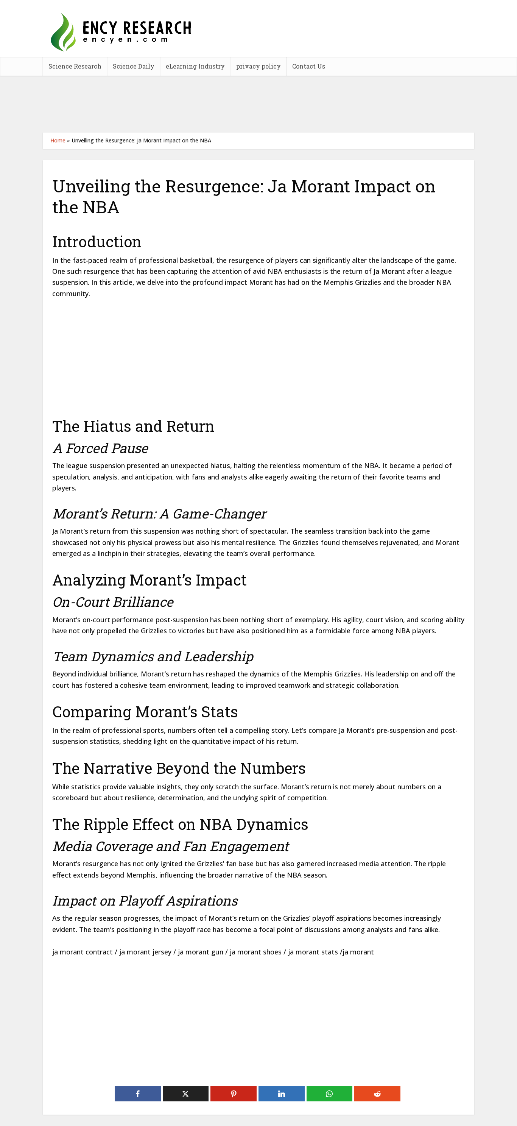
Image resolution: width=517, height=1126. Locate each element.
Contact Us (308, 66)
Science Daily (133, 66)
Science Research (74, 66)
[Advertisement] (258, 104)
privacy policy (258, 66)
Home (57, 140)
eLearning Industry (195, 66)
